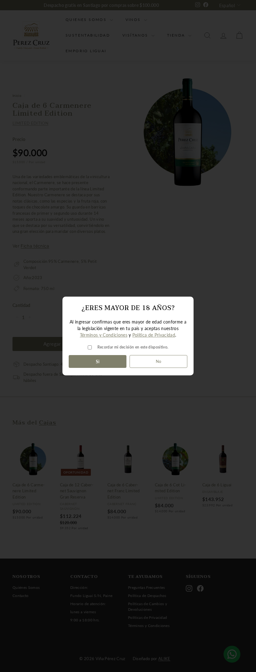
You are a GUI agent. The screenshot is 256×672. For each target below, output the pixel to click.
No (158, 361)
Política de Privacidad (153, 335)
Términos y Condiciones (103, 335)
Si (98, 361)
